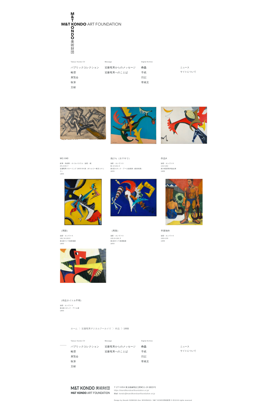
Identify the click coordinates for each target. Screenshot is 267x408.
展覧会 (74, 77)
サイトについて (188, 72)
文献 (73, 87)
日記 (143, 77)
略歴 (73, 72)
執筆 (73, 82)
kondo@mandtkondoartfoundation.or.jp (137, 394)
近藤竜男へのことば (116, 72)
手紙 (143, 72)
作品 (143, 67)
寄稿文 (145, 82)
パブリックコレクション (85, 67)
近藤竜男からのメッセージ (120, 67)
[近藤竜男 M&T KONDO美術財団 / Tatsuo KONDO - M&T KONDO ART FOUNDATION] (90, 390)
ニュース (184, 67)
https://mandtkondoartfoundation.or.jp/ (131, 390)
